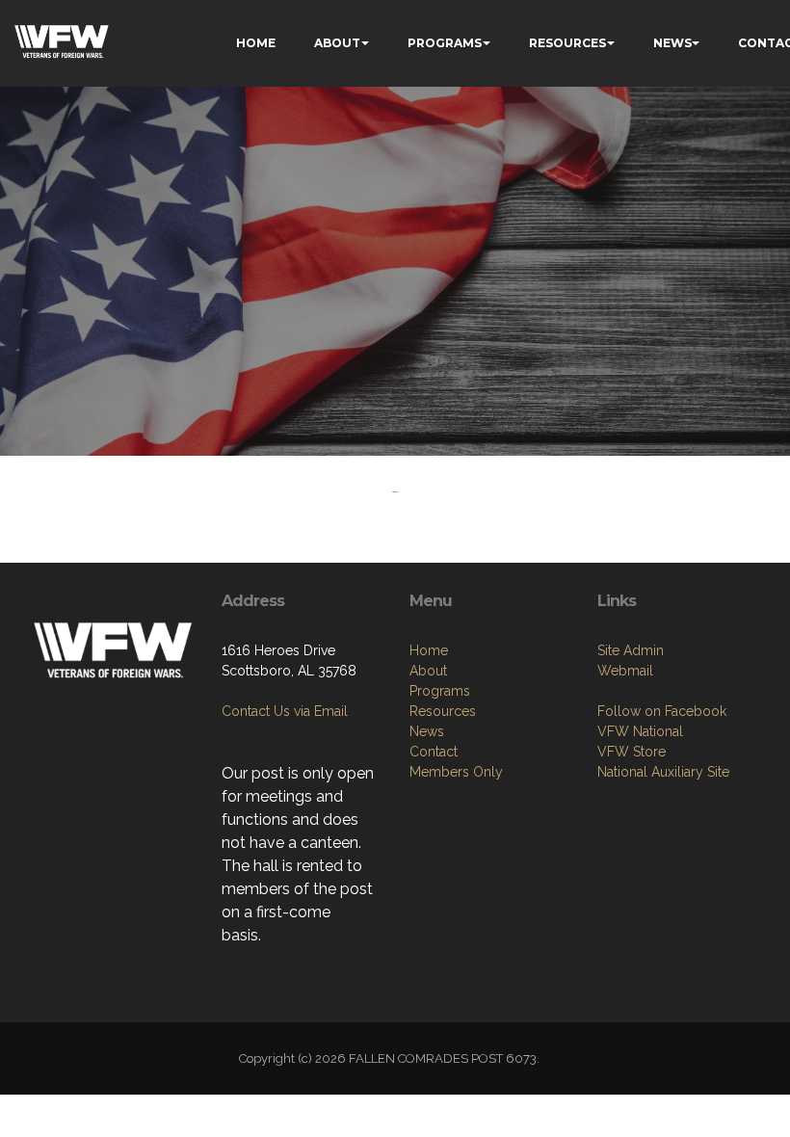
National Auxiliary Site (663, 772)
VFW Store (631, 751)
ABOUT (337, 43)
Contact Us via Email (285, 711)
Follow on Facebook (661, 711)
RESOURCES (567, 43)
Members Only (456, 772)
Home (428, 650)
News (426, 731)
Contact (433, 751)
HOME (256, 43)
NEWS (672, 43)
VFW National (640, 731)
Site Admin (630, 650)
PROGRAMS (445, 43)
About (428, 670)
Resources (442, 711)
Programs (439, 691)
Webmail (625, 670)
